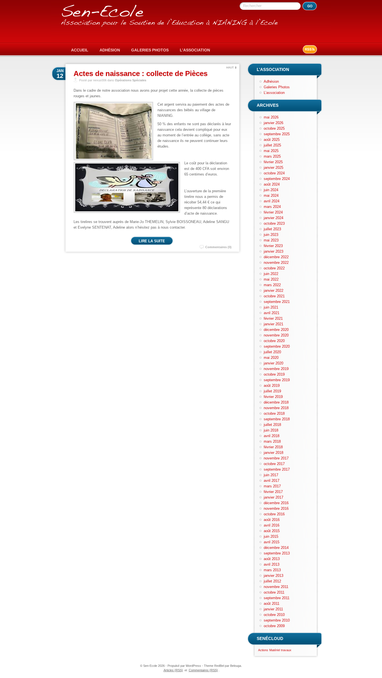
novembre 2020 (276, 335)
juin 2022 (271, 274)
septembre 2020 (277, 346)
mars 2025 (272, 156)
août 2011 (271, 603)
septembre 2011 (276, 598)
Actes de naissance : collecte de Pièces (140, 73)
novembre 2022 (276, 262)
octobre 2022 (274, 268)
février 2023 (273, 246)
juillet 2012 (272, 581)
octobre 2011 (274, 592)
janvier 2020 (273, 363)
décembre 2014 (276, 548)
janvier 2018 (273, 453)
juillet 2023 (272, 229)
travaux (286, 650)
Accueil (79, 50)
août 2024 (272, 184)
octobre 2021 (274, 296)
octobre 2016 (274, 514)
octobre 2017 (274, 464)
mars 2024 (272, 207)
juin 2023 (271, 235)
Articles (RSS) (173, 670)
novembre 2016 (276, 508)
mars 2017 (272, 486)
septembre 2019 (277, 380)
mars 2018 (272, 441)
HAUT (230, 67)
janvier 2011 (273, 609)
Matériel (274, 650)
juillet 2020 (272, 352)
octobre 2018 (274, 413)
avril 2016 (271, 525)
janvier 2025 (273, 167)
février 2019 (273, 397)
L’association (195, 50)
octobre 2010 (274, 615)
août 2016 (272, 520)
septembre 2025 (277, 134)
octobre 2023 (274, 223)
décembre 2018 (276, 402)
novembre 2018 (276, 408)
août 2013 (272, 559)
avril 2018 (271, 436)
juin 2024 (271, 190)
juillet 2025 (272, 145)
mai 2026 (271, 117)
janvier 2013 (273, 575)
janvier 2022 (273, 290)
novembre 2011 (276, 587)
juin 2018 (271, 430)
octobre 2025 (274, 128)
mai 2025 (271, 151)
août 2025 (272, 140)
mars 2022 (272, 285)
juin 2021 (271, 307)
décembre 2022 (276, 257)
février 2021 (273, 318)
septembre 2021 (277, 302)
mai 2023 (271, 240)
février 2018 (273, 447)
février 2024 (273, 212)
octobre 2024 (274, 173)
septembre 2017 (277, 469)
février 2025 (273, 162)
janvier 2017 (273, 497)
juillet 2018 (272, 425)
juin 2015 (271, 536)
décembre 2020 (276, 330)
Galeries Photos (150, 50)
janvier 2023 (273, 251)
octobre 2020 (274, 341)
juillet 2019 (272, 391)
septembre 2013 (277, 553)
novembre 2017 (276, 458)
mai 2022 (271, 279)
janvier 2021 (273, 324)
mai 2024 (271, 195)
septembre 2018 (277, 419)
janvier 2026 (273, 123)
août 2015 (272, 531)
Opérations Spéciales (130, 80)
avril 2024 (271, 201)
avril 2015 (271, 542)
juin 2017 (271, 475)
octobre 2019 (274, 374)
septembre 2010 (277, 620)
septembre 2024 (277, 179)
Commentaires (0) (218, 247)
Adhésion (110, 50)
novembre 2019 (276, 369)
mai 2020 (271, 357)
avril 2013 (271, 564)
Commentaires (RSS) (203, 670)
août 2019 (272, 385)
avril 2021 (271, 313)
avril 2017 (271, 480)
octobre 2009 (274, 626)
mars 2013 (272, 570)
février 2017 (273, 492)
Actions (263, 650)
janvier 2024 (273, 218)
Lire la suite (152, 241)
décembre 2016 (276, 503)
